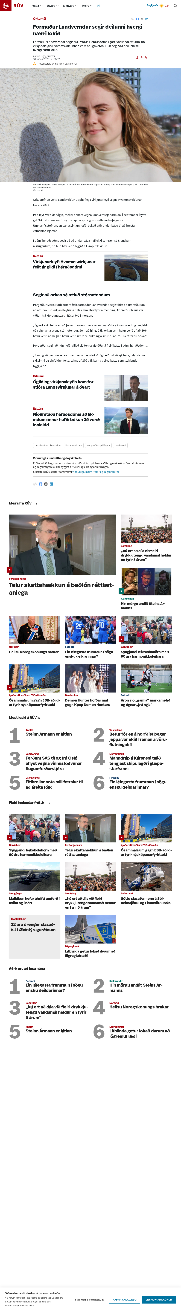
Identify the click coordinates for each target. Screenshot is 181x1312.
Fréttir (35, 5)
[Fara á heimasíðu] (15, 5)
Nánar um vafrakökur (23, 1305)
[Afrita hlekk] (132, 19)
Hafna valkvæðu (124, 1299)
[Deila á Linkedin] (146, 19)
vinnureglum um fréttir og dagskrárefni (95, 472)
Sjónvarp (68, 5)
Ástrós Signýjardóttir (44, 56)
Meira (85, 5)
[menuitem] (41, 5)
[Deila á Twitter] (142, 19)
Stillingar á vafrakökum (89, 1299)
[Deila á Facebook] (137, 19)
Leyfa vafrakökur (159, 1299)
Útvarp (51, 5)
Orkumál (39, 19)
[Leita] (175, 6)
